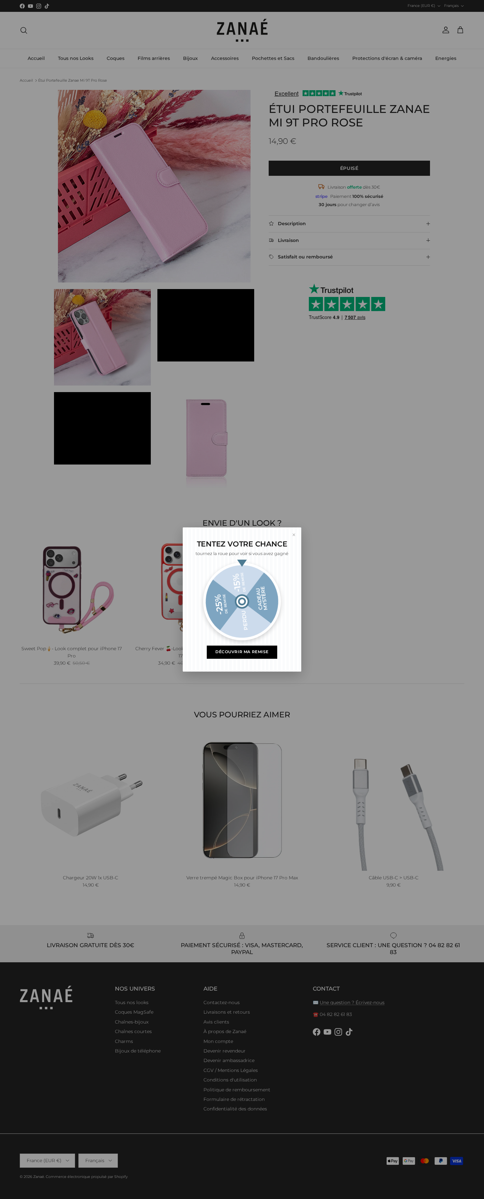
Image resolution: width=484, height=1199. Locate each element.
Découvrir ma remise (242, 652)
